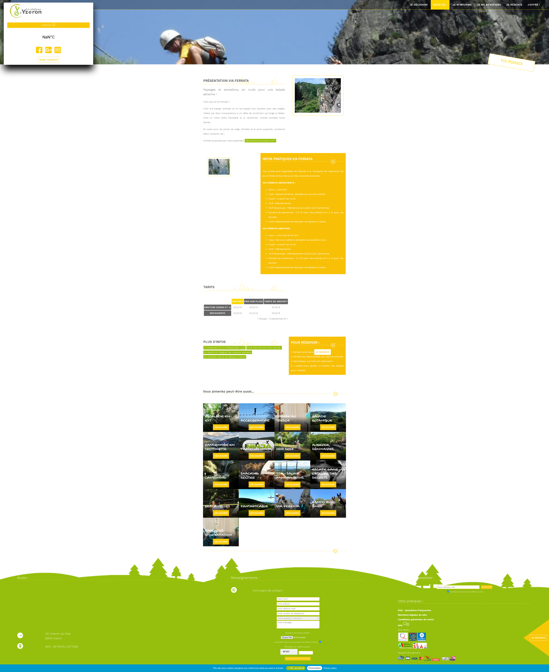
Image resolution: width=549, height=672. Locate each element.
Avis (400, 625)
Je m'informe (462, 4)
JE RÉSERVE (322, 352)
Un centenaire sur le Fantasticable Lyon (224, 347)
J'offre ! (534, 4)
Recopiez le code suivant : (298, 647)
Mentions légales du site (412, 615)
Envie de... (440, 4)
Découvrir (220, 427)
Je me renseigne (489, 4)
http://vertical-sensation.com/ (260, 140)
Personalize (315, 668)
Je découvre (419, 4)
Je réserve (514, 4)
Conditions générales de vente (416, 619)
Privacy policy (330, 668)
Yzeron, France (48, 37)
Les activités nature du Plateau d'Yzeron (225, 357)
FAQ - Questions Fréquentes (414, 610)
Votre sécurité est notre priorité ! (264, 347)
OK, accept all (296, 668)
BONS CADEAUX (48, 59)
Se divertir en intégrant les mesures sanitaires (228, 352)
